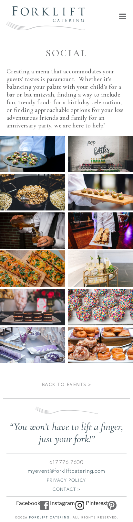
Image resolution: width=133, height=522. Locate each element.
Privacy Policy (66, 480)
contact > (66, 489)
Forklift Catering (49, 517)
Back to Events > (66, 384)
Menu (110, 16)
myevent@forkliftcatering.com (66, 470)
